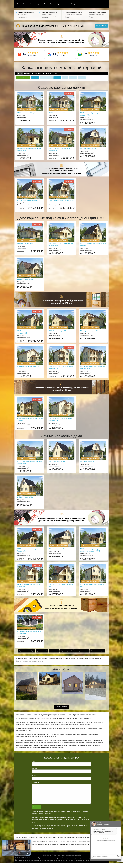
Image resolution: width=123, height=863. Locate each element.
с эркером (57, 77)
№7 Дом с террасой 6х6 (88, 148)
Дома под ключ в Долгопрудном (39, 25)
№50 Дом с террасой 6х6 (57, 113)
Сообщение (35, 782)
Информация (75, 4)
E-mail (33, 775)
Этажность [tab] (37, 74)
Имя (33, 761)
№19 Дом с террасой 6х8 (25, 497)
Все (55, 74)
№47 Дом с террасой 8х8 (25, 243)
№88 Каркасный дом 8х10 (89, 331)
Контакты (87, 4)
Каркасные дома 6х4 (66, 651)
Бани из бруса (49, 4)
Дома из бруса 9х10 (42, 651)
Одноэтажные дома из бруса (26, 651)
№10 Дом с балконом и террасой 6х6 (61, 200)
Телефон (34, 768)
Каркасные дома (35, 4)
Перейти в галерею (61, 706)
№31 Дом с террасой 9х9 (25, 279)
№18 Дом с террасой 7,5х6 (89, 461)
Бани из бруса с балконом (81, 651)
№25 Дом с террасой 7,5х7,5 (58, 549)
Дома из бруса (22, 4)
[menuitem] (22, 4)
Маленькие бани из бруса (97, 651)
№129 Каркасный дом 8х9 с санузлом (61, 331)
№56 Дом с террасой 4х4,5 (26, 113)
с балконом (35, 77)
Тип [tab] (20, 74)
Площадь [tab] (47, 74)
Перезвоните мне (101, 25)
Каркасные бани (62, 4)
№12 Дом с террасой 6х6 (57, 461)
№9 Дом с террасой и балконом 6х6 (29, 200)
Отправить (36, 807)
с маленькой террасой (23, 77)
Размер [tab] (27, 74)
